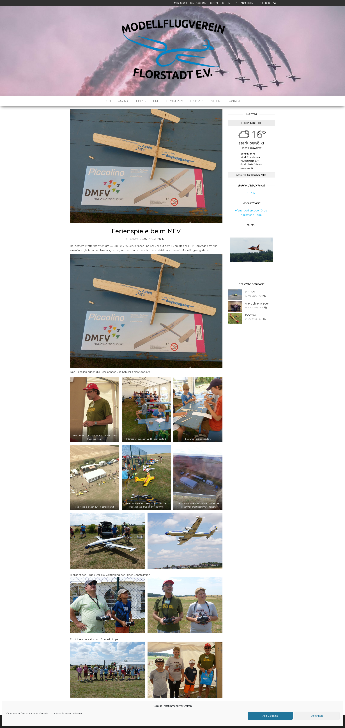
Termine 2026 (174, 101)
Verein (216, 101)
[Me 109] (235, 294)
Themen (138, 101)
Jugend (123, 101)
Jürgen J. (160, 239)
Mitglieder (263, 2)
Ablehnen (317, 715)
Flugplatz (196, 101)
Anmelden (247, 2)
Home (108, 101)
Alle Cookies (270, 715)
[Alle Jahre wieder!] (235, 306)
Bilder (155, 101)
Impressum (180, 2)
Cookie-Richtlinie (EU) (223, 2)
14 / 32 (251, 193)
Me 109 (250, 292)
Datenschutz (198, 2)
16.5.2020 (251, 315)
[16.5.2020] (235, 317)
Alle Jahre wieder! (257, 303)
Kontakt (234, 101)
